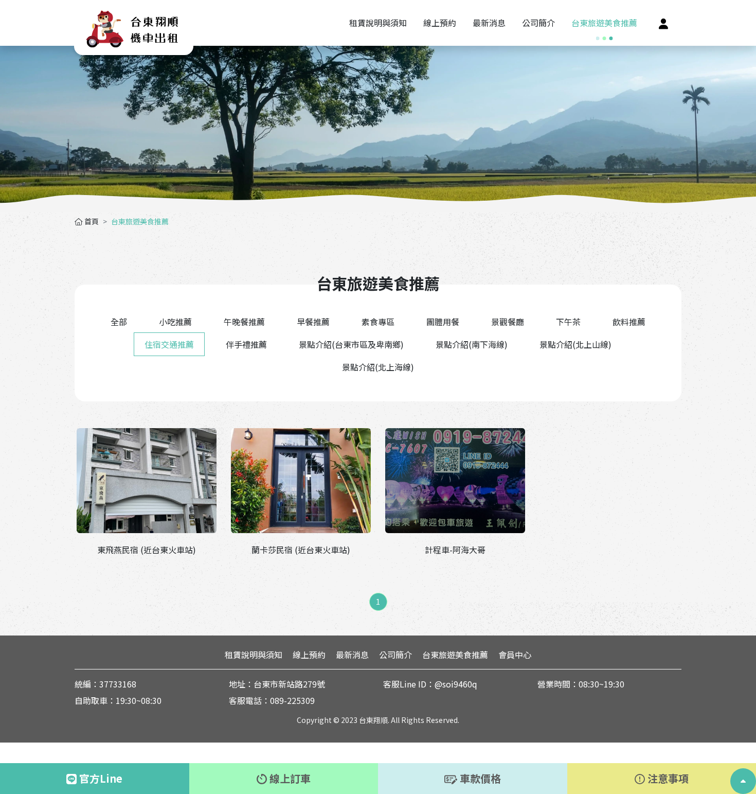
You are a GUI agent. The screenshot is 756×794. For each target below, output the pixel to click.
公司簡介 (395, 654)
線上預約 (309, 654)
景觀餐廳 (507, 321)
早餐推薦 (313, 321)
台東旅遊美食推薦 (455, 654)
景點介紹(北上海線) (378, 367)
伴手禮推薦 (246, 344)
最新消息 (352, 654)
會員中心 (514, 654)
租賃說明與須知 (253, 654)
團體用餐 (442, 321)
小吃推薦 (175, 321)
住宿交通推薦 (169, 344)
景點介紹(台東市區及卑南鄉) (351, 344)
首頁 (91, 221)
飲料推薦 (629, 321)
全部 (119, 321)
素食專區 (378, 321)
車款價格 (479, 778)
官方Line (99, 778)
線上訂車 (289, 778)
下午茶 (568, 321)
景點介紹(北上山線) (575, 344)
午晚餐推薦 (244, 321)
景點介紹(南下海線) (472, 344)
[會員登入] (663, 22)
